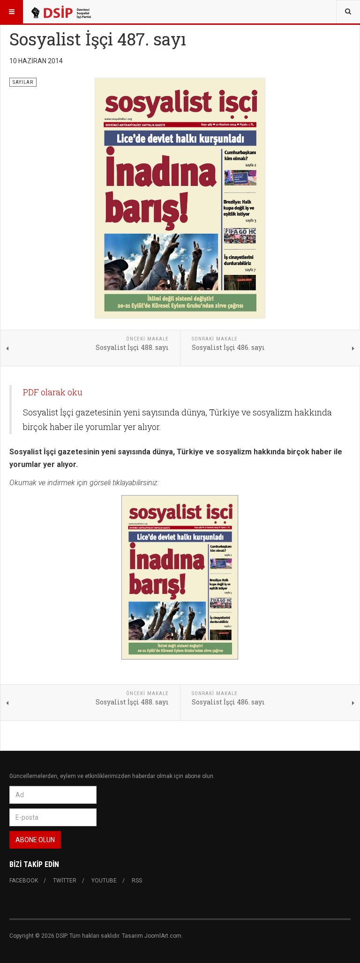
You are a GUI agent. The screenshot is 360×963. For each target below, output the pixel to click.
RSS (137, 880)
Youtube (104, 880)
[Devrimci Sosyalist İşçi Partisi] (60, 11)
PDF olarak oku (52, 392)
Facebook (23, 880)
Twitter (64, 880)
